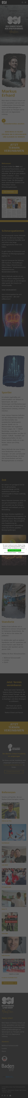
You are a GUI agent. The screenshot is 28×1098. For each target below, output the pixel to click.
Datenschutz (21, 552)
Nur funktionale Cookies (10, 552)
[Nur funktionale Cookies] (26, 549)
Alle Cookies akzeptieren (14, 550)
